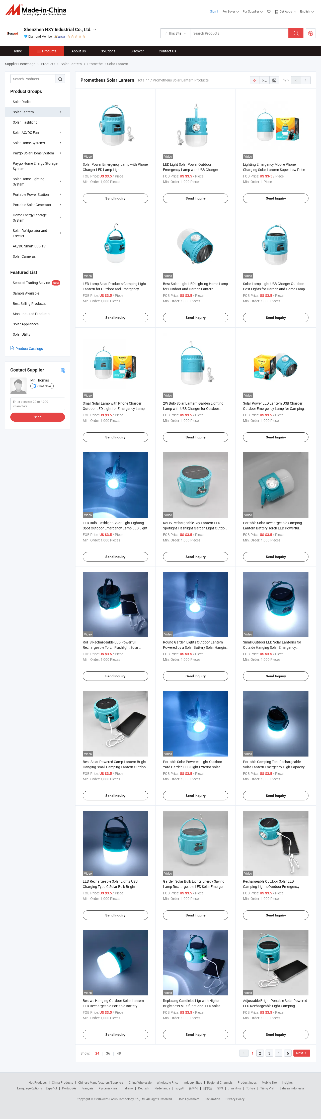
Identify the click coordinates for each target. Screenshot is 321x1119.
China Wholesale (140, 1082)
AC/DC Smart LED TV (29, 246)
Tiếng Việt (267, 1088)
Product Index (247, 1082)
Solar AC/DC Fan (26, 132)
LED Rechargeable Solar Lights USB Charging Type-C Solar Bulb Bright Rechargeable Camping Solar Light (110, 886)
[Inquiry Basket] (269, 11)
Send (38, 417)
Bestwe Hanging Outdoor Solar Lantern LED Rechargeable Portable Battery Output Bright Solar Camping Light (113, 1005)
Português (69, 1088)
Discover (137, 51)
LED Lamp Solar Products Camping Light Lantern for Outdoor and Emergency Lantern (114, 289)
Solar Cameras (24, 256)
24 (97, 1053)
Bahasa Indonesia (292, 1088)
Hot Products (38, 1082)
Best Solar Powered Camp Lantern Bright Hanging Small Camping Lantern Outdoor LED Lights (115, 767)
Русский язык (108, 1088)
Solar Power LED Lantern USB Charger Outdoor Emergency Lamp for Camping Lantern (273, 408)
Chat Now (44, 386)
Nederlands (162, 1088)
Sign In (214, 11)
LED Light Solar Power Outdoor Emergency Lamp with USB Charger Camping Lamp (190, 169)
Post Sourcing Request (310, 33)
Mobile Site (269, 1082)
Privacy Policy (235, 1099)
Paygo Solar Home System (33, 153)
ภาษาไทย (234, 1088)
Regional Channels (219, 1082)
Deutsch (143, 1088)
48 (119, 1053)
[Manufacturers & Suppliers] (37, 10)
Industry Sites (193, 1082)
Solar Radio (22, 101)
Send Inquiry (115, 198)
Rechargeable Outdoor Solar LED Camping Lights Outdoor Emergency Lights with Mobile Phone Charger (271, 886)
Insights (287, 1082)
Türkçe (250, 1088)
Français (87, 1088)
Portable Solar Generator (32, 204)
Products (49, 51)
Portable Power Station (31, 194)
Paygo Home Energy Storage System (35, 166)
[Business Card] (63, 370)
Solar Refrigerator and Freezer (30, 233)
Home (17, 51)
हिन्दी (220, 1088)
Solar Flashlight (25, 122)
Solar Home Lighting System (28, 181)
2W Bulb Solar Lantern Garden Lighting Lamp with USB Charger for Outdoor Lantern (193, 408)
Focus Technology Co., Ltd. (127, 1099)
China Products (62, 1082)
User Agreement (188, 1099)
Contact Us (167, 51)
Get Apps (286, 11)
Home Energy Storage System (30, 218)
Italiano (128, 1088)
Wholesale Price (167, 1082)
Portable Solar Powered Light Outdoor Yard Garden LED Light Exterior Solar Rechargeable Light (192, 767)
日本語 (207, 1088)
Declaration (212, 1099)
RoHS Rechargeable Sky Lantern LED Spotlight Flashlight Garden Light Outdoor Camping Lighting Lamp (195, 528)
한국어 (193, 1088)
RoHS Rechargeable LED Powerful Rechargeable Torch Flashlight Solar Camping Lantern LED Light (110, 647)
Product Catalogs (29, 348)
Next (299, 1053)
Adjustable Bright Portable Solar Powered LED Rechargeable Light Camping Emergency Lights (275, 1005)
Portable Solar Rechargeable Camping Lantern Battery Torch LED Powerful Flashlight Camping (272, 528)
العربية (179, 1088)
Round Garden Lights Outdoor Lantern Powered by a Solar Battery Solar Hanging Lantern (195, 647)
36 (108, 1053)
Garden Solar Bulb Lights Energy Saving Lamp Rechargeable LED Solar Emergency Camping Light (195, 886)
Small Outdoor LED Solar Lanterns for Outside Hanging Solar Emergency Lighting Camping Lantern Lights (272, 647)
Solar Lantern (23, 112)
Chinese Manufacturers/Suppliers (100, 1082)
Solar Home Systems (29, 142)
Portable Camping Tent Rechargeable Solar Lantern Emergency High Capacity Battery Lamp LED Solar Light (274, 767)
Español (51, 1088)
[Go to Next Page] (305, 80)
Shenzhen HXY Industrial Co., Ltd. (58, 29)
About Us (78, 51)
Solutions (108, 51)
